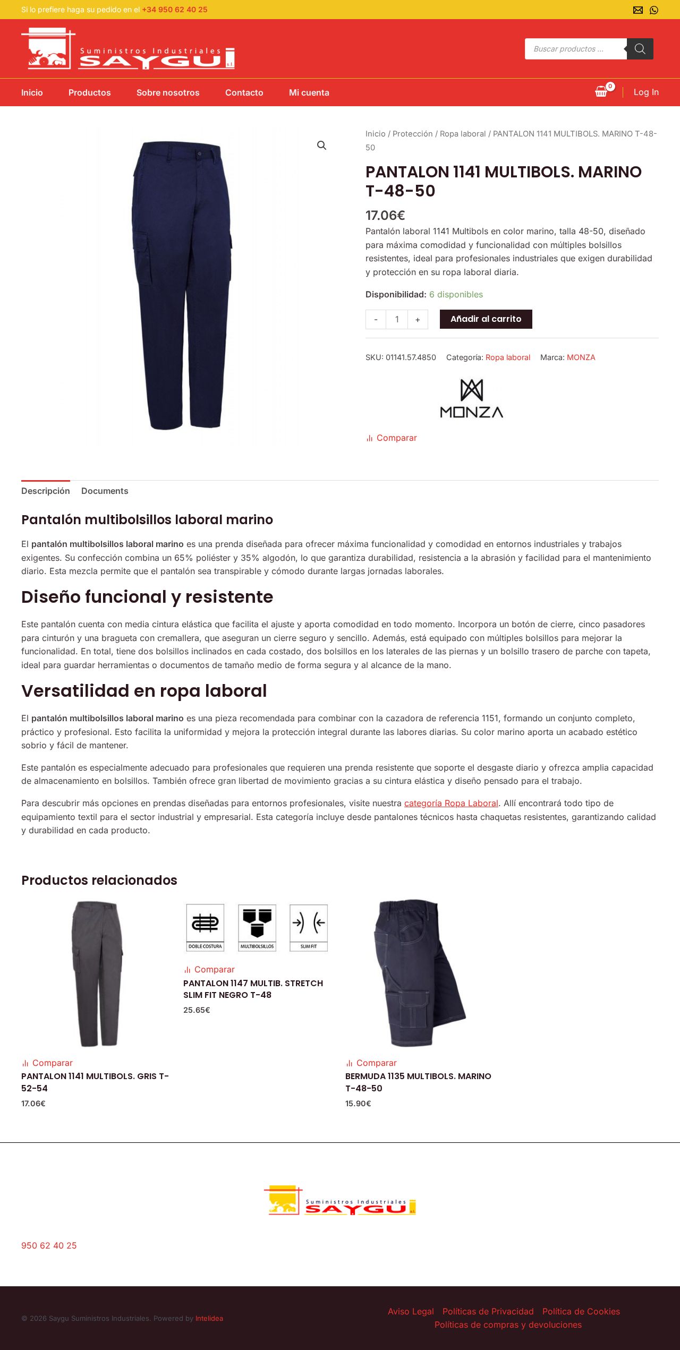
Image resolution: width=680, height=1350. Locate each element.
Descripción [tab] (45, 490)
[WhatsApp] (654, 10)
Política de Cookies (581, 1311)
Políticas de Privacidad (488, 1311)
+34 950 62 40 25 (175, 9)
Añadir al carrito (486, 319)
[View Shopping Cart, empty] (601, 92)
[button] (322, 145)
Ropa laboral (463, 134)
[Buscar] (640, 48)
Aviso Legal (411, 1311)
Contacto (244, 92)
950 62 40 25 (49, 1245)
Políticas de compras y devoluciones (508, 1324)
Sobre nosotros (168, 92)
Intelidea (209, 1318)
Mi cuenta (309, 92)
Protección (413, 134)
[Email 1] (638, 10)
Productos (90, 92)
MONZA (581, 357)
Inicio (32, 92)
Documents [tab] (105, 490)
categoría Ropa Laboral (451, 803)
